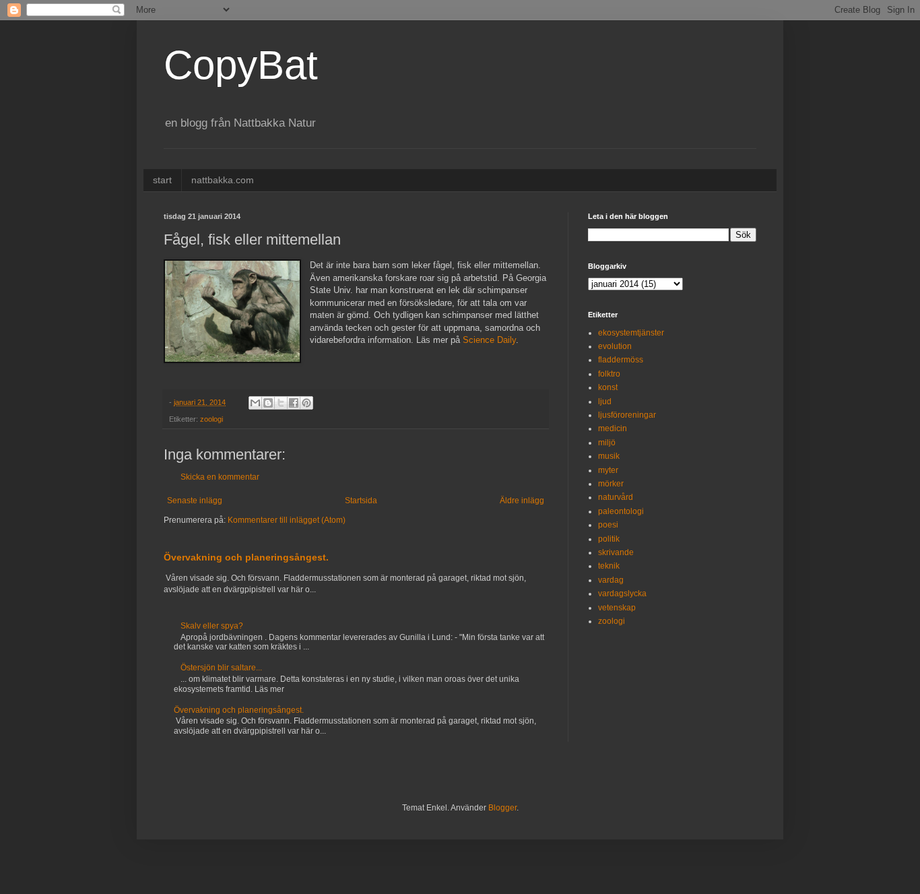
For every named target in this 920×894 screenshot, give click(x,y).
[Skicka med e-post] (255, 403)
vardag (611, 580)
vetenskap (617, 607)
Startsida (361, 500)
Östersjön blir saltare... (221, 667)
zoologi (211, 419)
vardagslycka (622, 593)
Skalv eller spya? (211, 626)
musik (609, 456)
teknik (609, 566)
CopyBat (241, 65)
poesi (608, 525)
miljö (607, 442)
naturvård (615, 497)
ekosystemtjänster (631, 333)
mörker (611, 483)
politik (609, 539)
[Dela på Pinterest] (306, 403)
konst (608, 387)
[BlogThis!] (268, 403)
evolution (615, 346)
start (162, 179)
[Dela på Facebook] (293, 403)
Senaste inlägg (194, 500)
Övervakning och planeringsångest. (246, 557)
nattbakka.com (222, 179)
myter (608, 470)
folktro (609, 374)
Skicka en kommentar (219, 477)
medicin (612, 428)
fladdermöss (620, 359)
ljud (605, 401)
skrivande (616, 552)
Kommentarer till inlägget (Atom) (287, 520)
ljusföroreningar (627, 415)
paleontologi (621, 511)
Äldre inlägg (522, 500)
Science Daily (489, 340)
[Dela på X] (281, 403)
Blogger (502, 807)
